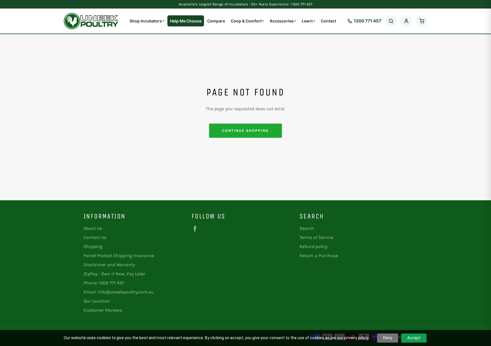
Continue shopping (245, 130)
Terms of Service (316, 237)
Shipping (93, 246)
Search (306, 228)
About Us (93, 228)
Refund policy (313, 246)
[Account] (406, 21)
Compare (216, 20)
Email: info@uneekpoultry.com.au (119, 292)
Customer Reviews (103, 310)
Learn (308, 20)
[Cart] (421, 21)
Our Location (97, 301)
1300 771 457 (367, 21)
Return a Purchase (318, 255)
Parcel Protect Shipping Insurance (119, 255)
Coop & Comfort (247, 20)
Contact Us (95, 237)
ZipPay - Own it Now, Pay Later (114, 273)
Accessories (283, 20)
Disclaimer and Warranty (109, 264)
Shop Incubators (147, 20)
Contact (328, 20)
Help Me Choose (185, 20)
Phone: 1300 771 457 (104, 282)
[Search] (391, 21)
